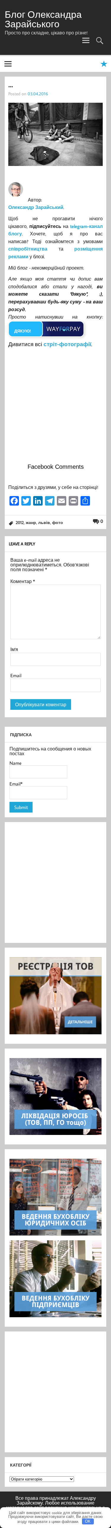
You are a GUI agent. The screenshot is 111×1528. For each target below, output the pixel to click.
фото (57, 522)
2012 (20, 522)
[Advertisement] (55, 407)
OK (88, 1521)
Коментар (22, 581)
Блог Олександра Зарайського (43, 19)
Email (15, 675)
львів (44, 522)
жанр (31, 522)
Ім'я (14, 649)
